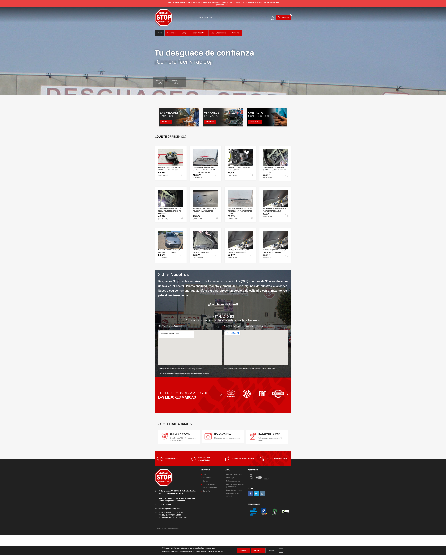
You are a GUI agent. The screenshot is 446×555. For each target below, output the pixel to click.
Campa (184, 33)
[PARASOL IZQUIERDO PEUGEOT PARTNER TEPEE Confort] (275, 240)
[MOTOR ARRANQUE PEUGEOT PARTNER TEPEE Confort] (170, 240)
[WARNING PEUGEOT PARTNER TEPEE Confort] (240, 157)
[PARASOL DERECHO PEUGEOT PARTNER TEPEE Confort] (240, 240)
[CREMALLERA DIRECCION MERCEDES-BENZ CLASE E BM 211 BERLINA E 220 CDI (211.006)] (205, 157)
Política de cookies (233, 481)
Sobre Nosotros (199, 33)
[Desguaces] (163, 17)
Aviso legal (230, 478)
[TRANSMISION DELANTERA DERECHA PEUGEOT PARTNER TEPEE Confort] (170, 198)
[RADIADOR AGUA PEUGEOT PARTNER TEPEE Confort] (205, 240)
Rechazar (257, 550)
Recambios (171, 33)
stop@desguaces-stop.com (169, 509)
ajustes (220, 551)
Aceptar (243, 550)
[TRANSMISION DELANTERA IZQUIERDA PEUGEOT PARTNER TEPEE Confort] (275, 157)
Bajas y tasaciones (218, 33)
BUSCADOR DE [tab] (161, 82)
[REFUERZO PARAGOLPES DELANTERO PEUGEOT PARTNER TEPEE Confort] (240, 198)
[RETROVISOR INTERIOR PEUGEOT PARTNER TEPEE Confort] (275, 198)
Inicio (159, 33)
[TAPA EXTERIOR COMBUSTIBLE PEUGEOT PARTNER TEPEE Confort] (205, 198)
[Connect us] (250, 493)
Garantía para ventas (234, 490)
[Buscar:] (227, 17)
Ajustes (272, 550)
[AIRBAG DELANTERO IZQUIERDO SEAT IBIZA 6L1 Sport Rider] (170, 157)
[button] (221, 395)
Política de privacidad (234, 474)
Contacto (235, 33)
